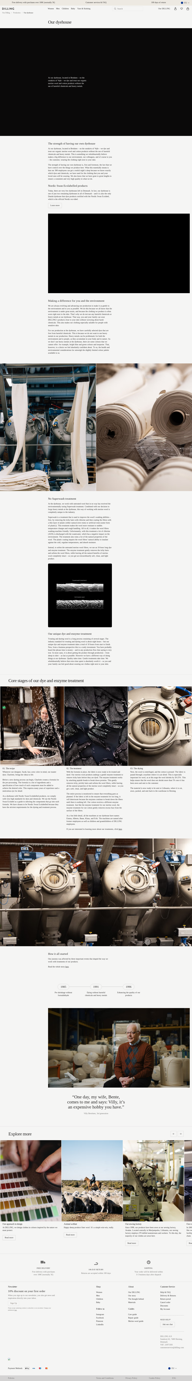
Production (17, 13)
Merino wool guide (135, 1321)
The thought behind (136, 1299)
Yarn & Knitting (83, 9)
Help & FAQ (165, 1292)
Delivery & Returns (168, 1296)
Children (65, 9)
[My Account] (175, 9)
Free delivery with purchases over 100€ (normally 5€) (33, 2)
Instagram (100, 1314)
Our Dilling (6, 13)
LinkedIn (99, 1324)
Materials (131, 1302)
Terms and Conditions (105, 1378)
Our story (132, 1296)
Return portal (165, 1299)
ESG (174, 1378)
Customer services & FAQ (96, 2)
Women (51, 9)
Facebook (100, 1318)
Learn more (55, 205)
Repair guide (133, 1318)
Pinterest (99, 1321)
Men (58, 9)
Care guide (132, 1314)
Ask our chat (167, 1324)
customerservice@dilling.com (172, 1347)
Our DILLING (164, 9)
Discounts (164, 1306)
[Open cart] (188, 9)
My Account (165, 1309)
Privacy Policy (131, 1378)
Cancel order (165, 1302)
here (120, 829)
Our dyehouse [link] (28, 13)
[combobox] (185, 2)
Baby (73, 9)
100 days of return (158, 2)
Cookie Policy (154, 1378)
